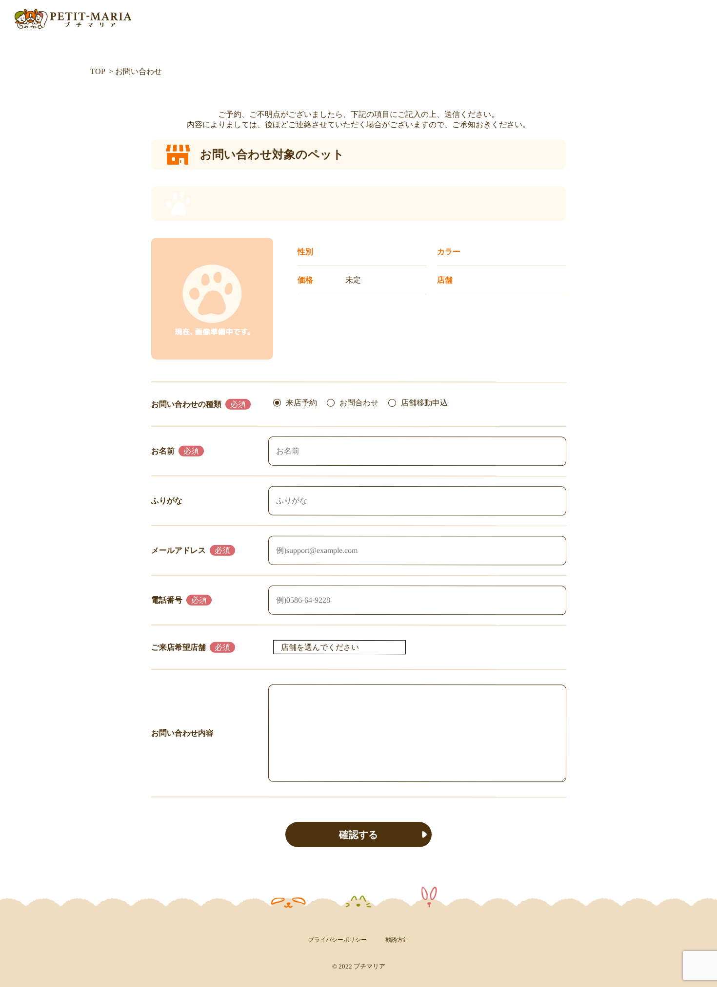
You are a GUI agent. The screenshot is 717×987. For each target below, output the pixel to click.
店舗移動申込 (424, 403)
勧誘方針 (397, 939)
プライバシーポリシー (337, 939)
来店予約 (301, 402)
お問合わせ (358, 403)
